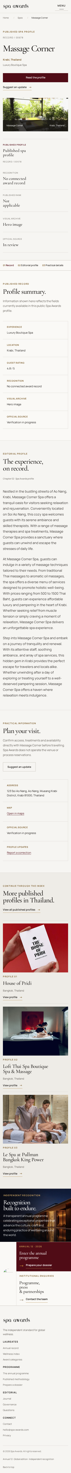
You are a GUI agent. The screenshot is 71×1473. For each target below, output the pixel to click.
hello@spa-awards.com (16, 1429)
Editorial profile (28, 265)
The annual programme (16, 1373)
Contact (7, 1424)
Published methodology (16, 1379)
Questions (8, 1410)
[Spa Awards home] (16, 6)
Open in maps (15, 813)
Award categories (12, 1359)
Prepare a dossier (13, 1384)
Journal (7, 1398)
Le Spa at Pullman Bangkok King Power (23, 1157)
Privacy (7, 1435)
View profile (10, 997)
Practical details (52, 265)
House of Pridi (17, 983)
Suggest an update (15, 87)
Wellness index (11, 1353)
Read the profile (35, 77)
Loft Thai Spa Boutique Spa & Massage (25, 1068)
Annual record (11, 1348)
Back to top (8, 1467)
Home (6, 17)
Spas (20, 17)
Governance (10, 1404)
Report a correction (19, 853)
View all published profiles (19, 909)
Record (8, 265)
